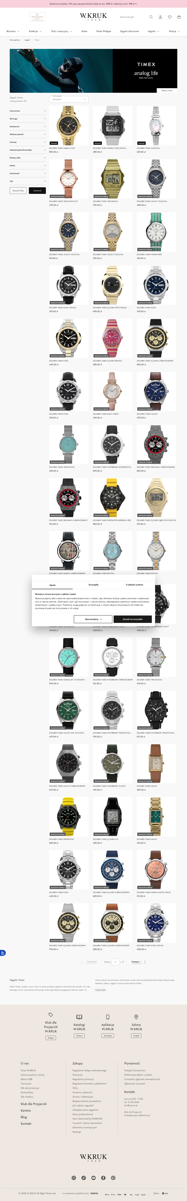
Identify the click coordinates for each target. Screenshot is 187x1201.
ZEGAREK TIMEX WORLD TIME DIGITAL (109, 148)
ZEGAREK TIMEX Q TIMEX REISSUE (107, 361)
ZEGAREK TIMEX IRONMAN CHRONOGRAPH (156, 467)
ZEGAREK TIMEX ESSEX (146, 307)
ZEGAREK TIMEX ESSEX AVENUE (62, 307)
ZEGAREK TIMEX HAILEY (147, 786)
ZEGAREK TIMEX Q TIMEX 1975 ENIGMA (110, 307)
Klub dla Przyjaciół (33, 1104)
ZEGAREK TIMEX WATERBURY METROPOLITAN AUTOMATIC (112, 467)
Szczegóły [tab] (94, 585)
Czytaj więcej (100, 990)
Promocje (77, 1074)
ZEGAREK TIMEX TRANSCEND (61, 467)
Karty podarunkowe (83, 1114)
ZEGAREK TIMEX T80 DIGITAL (105, 201)
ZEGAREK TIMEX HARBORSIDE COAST (109, 626)
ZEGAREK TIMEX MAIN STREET (106, 414)
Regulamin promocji (83, 1079)
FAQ (75, 1087)
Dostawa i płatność (82, 1092)
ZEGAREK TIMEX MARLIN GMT (62, 148)
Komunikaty (27, 1092)
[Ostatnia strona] (145, 962)
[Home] (93, 17)
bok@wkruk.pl (131, 1105)
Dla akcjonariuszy (30, 1087)
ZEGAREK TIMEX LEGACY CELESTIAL (152, 201)
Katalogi (77, 1131)
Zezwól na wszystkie (133, 619)
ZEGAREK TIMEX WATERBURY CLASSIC (109, 786)
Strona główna (15, 40)
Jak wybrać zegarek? (83, 1105)
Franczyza (26, 1083)
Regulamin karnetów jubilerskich (89, 1083)
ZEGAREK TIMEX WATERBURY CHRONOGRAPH (113, 679)
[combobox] (69, 99)
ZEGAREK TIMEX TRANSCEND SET (63, 201)
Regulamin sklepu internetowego (90, 1070)
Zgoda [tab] (52, 585)
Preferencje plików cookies (138, 1074)
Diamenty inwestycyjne (85, 1127)
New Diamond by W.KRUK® (87, 1118)
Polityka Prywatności (135, 1070)
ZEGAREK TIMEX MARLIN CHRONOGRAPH (67, 573)
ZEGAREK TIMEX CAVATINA (148, 148)
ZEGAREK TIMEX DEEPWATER (61, 839)
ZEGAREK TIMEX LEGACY (147, 414)
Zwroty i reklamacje (83, 1096)
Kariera (26, 1110)
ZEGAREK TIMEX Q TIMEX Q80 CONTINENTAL (156, 520)
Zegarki (27, 40)
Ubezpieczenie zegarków (85, 1109)
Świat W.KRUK (28, 1070)
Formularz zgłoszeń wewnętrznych (142, 1079)
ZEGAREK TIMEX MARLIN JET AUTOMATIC (67, 679)
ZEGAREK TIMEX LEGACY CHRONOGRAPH (67, 786)
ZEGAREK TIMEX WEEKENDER (149, 254)
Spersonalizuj (91, 619)
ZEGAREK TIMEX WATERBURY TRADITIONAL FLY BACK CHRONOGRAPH (112, 733)
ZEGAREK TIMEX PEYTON (103, 573)
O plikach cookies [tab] (134, 585)
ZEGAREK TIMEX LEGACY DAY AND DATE (66, 733)
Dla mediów (27, 1096)
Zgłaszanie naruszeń (134, 1083)
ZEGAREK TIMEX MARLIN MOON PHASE (154, 892)
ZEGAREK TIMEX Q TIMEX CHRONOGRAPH (155, 361)
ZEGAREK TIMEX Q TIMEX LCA (105, 839)
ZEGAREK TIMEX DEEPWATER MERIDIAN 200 (112, 520)
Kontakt (26, 1124)
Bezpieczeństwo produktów (87, 1101)
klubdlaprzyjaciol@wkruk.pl (137, 1115)
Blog (24, 1117)
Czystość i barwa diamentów (87, 1123)
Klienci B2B (26, 1079)
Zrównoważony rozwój (32, 1074)
